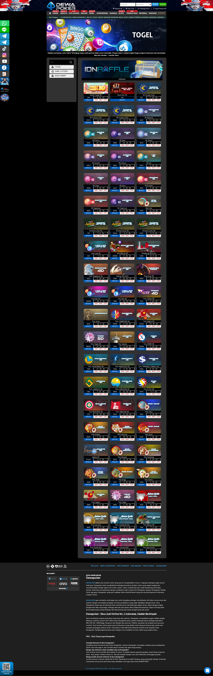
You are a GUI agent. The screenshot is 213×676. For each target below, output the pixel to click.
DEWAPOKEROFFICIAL (4, 61)
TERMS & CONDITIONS (107, 566)
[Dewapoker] (62, 5)
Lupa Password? (161, 8)
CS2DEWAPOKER (4, 30)
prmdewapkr (4, 49)
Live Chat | (132, 8)
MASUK (155, 4)
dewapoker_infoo (4, 36)
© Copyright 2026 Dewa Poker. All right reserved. (104, 668)
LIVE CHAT (4, 74)
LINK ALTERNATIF (123, 566)
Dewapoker (90, 583)
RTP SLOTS (94, 566)
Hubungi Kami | (146, 8)
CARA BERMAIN (136, 566)
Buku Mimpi (60, 76)
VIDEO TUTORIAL (148, 566)
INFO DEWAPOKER (4, 68)
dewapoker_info (4, 42)
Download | (120, 8)
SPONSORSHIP (161, 566)
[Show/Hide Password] (150, 4)
